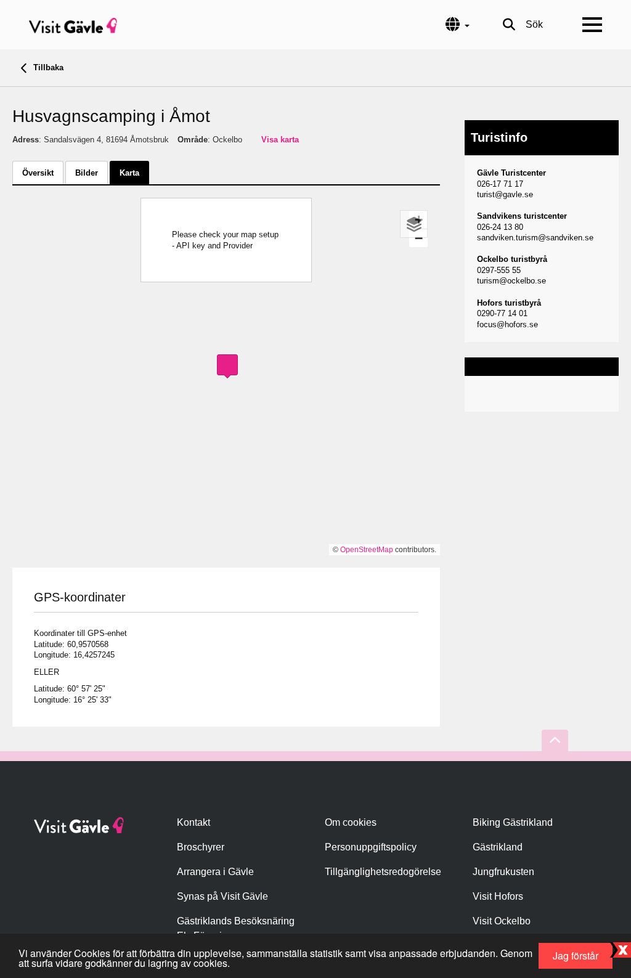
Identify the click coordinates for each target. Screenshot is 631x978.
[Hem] (73, 24)
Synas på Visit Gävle (222, 896)
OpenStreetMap (366, 549)
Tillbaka (47, 67)
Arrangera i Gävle (215, 871)
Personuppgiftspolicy (371, 847)
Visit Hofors (498, 896)
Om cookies (351, 822)
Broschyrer (200, 847)
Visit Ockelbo (502, 921)
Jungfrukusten (503, 871)
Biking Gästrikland (513, 822)
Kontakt (193, 822)
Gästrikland (498, 847)
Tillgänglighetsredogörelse (383, 871)
